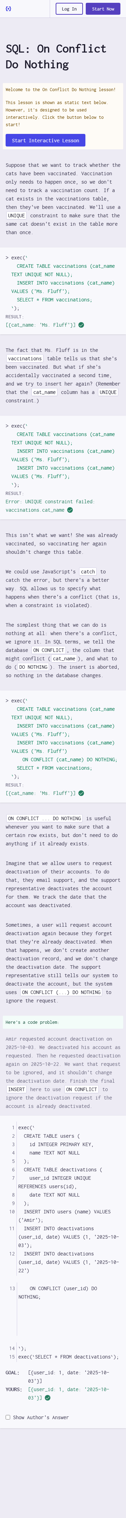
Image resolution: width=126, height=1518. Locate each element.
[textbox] (68, 1199)
